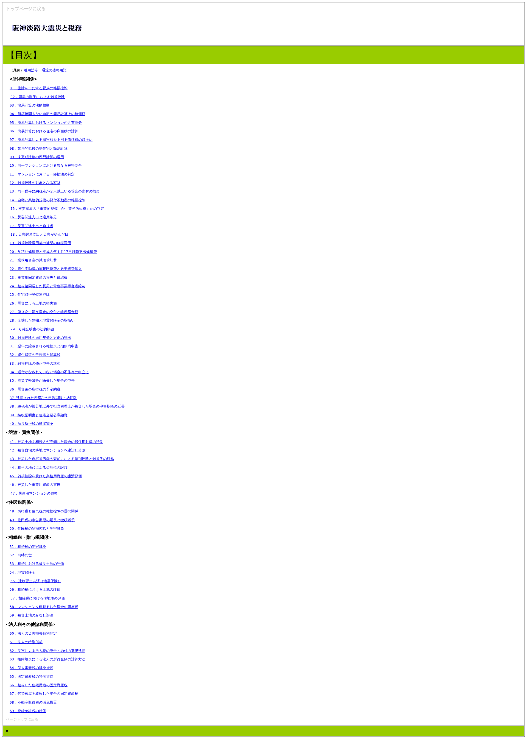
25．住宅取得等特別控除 (30, 294)
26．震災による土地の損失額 (33, 303)
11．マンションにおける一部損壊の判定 (42, 174)
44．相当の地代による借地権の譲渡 (39, 467)
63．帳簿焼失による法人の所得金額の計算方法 (47, 659)
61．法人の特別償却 (26, 642)
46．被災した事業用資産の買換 (35, 485)
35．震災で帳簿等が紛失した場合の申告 (42, 380)
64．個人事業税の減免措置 (31, 668)
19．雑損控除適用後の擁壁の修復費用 (40, 243)
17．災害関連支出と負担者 (31, 226)
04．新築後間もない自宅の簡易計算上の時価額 (47, 114)
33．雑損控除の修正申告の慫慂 (35, 363)
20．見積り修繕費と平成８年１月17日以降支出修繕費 (53, 252)
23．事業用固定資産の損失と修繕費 (39, 277)
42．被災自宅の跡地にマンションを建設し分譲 (47, 450)
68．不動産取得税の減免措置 (33, 702)
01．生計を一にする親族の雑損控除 (39, 88)
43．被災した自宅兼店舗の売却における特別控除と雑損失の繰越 (62, 459)
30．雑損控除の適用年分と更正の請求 (40, 338)
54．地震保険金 (22, 572)
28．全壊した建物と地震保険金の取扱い (42, 320)
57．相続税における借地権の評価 (37, 598)
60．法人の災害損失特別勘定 (33, 633)
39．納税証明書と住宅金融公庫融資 (39, 415)
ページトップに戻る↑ (23, 719)
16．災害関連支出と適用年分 (33, 217)
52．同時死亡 (21, 555)
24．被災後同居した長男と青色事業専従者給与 (47, 286)
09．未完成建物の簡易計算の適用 (37, 157)
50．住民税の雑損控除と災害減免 (37, 528)
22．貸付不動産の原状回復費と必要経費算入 (46, 269)
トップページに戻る (26, 8)
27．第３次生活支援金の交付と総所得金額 (44, 312)
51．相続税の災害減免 (28, 547)
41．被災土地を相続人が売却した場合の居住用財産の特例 (56, 442)
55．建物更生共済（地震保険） (35, 581)
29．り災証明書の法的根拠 (32, 329)
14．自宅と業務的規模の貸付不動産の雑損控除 (47, 200)
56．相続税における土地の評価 (35, 589)
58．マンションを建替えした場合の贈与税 (44, 607)
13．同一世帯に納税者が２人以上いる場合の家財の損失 (55, 191)
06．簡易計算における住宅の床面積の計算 (44, 131)
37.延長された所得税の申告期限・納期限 (43, 398)
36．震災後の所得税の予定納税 (35, 389)
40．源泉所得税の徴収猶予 (31, 424)
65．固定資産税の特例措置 (31, 676)
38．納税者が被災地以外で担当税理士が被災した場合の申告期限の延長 (67, 406)
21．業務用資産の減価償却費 (33, 260)
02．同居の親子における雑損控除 (37, 97)
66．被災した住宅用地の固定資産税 (39, 685)
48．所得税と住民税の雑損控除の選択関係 (44, 511)
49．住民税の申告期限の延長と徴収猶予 (42, 520)
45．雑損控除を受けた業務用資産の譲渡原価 (46, 476)
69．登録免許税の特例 (28, 711)
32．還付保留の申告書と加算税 (35, 355)
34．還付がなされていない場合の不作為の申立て (49, 372)
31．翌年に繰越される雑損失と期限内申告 (44, 346)
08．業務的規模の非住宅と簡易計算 (39, 148)
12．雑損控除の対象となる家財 (35, 183)
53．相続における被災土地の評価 (37, 564)
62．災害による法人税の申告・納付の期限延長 (47, 651)
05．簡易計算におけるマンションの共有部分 (46, 123)
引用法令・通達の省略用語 (45, 70)
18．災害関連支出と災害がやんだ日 (39, 234)
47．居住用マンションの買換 (34, 493)
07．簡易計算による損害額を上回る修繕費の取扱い (51, 140)
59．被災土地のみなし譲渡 (31, 615)
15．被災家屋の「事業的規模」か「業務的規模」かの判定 (57, 209)
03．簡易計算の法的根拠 (30, 105)
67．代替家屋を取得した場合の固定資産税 (44, 693)
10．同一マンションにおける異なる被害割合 (46, 165)
